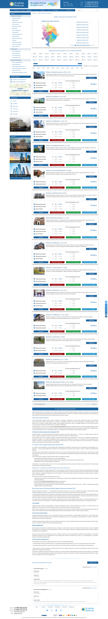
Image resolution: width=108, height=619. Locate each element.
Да (91, 567)
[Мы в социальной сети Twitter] (56, 610)
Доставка (55, 10)
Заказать (41, 91)
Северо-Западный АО (17, 34)
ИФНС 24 (95, 56)
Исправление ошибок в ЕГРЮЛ (19, 72)
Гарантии (29, 10)
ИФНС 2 (40, 53)
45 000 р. (60, 204)
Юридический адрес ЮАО (82, 35)
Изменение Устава (16, 70)
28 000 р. (60, 181)
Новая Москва (15, 36)
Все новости (26, 178)
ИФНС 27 (47, 59)
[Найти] (97, 10)
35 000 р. (60, 231)
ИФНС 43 (95, 59)
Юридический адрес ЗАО (82, 40)
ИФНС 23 (89, 56)
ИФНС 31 (71, 59)
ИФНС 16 (47, 56)
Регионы (14, 40)
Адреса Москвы (16, 46)
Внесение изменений (16, 60)
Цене (91, 65)
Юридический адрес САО (82, 24)
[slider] (33, 65)
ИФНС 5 (59, 53)
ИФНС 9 (83, 53)
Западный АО (15, 32)
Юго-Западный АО (16, 30)
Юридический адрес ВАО (82, 29)
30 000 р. (60, 82)
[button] (15, 133)
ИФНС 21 (77, 56)
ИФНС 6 (65, 53)
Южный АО (14, 28)
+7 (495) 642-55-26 (91, 2)
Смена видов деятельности (18, 66)
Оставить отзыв (92, 562)
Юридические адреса (16, 16)
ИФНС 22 (83, 56)
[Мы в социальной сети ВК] (47, 610)
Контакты (68, 10)
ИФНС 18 (59, 56)
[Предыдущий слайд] (28, 4)
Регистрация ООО (16, 51)
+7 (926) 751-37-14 (91, 4)
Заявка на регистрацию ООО (19, 79)
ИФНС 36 (89, 59)
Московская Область (17, 38)
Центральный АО (16, 18)
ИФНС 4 (53, 53)
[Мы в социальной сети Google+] (51, 610)
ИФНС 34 (83, 59)
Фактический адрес (17, 44)
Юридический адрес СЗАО (82, 42)
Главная (34, 13)
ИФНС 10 (89, 53)
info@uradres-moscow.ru (91, 6)
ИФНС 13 (95, 53)
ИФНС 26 (41, 59)
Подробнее (91, 77)
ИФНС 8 (77, 53)
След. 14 (94, 404)
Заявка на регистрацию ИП (19, 81)
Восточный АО (15, 24)
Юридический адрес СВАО (82, 27)
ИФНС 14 (34, 56)
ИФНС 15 (41, 56)
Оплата (42, 10)
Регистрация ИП (16, 53)
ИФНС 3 (46, 53)
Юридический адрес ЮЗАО (82, 37)
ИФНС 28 (53, 59)
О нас (16, 10)
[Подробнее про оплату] (60, 615)
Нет (95, 567)
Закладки (15, 114)
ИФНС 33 (77, 59)
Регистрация (14, 49)
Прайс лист (15, 111)
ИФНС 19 (65, 56)
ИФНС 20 (71, 56)
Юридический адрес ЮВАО (82, 32)
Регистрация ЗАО (16, 57)
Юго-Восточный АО (16, 26)
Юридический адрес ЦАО (82, 22)
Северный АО (15, 20)
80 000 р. (60, 254)
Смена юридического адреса (19, 68)
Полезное (15, 103)
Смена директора (16, 64)
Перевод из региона (17, 42)
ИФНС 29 (59, 59)
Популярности (95, 65)
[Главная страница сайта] (88, 609)
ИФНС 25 (34, 59)
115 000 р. (60, 208)
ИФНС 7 (71, 53)
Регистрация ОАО (16, 55)
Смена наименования (17, 62)
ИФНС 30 (65, 59)
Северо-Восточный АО (17, 22)
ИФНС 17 (53, 56)
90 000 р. (60, 256)
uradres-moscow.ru (18, 613)
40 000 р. (60, 87)
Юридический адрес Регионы (83, 45)
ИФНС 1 (34, 53)
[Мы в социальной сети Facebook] (60, 610)
